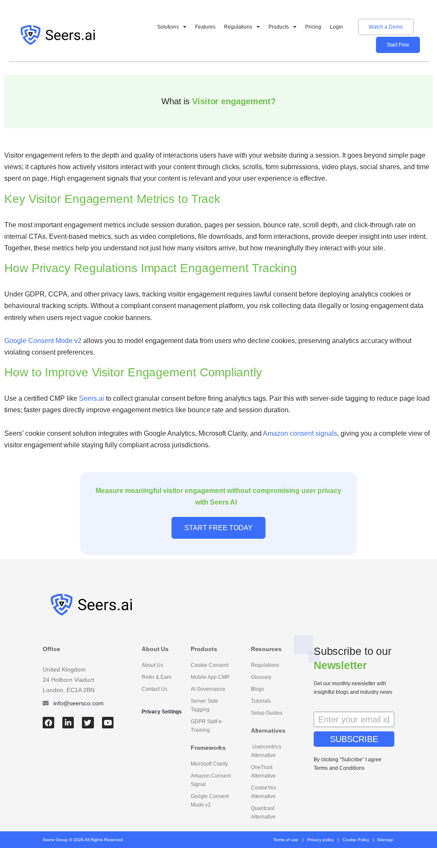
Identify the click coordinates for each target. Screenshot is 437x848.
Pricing (313, 27)
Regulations (238, 27)
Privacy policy (320, 839)
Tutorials (261, 701)
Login (336, 27)
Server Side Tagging (204, 705)
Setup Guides (267, 713)
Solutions (168, 27)
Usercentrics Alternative (266, 751)
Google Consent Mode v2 (210, 800)
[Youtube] (108, 722)
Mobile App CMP (210, 677)
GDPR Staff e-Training (207, 726)
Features (205, 27)
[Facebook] (48, 722)
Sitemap (385, 839)
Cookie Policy (356, 839)
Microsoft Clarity (209, 764)
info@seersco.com (78, 703)
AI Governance (208, 689)
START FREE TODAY (218, 527)
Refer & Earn (157, 677)
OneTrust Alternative (263, 771)
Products (278, 27)
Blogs (257, 689)
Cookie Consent (209, 665)
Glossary (261, 677)
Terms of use (285, 839)
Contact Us (154, 689)
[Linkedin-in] (68, 722)
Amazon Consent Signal (211, 780)
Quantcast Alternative (263, 812)
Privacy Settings (162, 712)
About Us (152, 665)
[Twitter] (87, 722)
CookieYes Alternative (263, 792)
